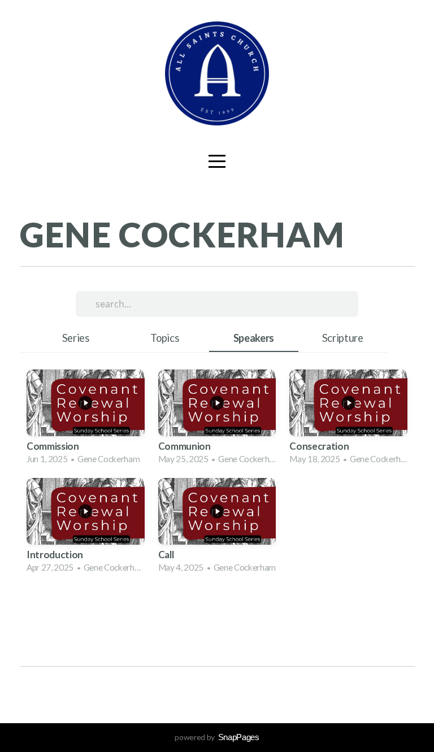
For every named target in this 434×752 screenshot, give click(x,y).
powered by (217, 737)
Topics (164, 338)
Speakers (253, 338)
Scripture (342, 338)
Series (75, 338)
